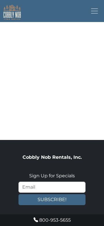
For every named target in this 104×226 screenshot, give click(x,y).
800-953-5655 (54, 220)
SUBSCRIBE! (52, 199)
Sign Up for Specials (52, 175)
